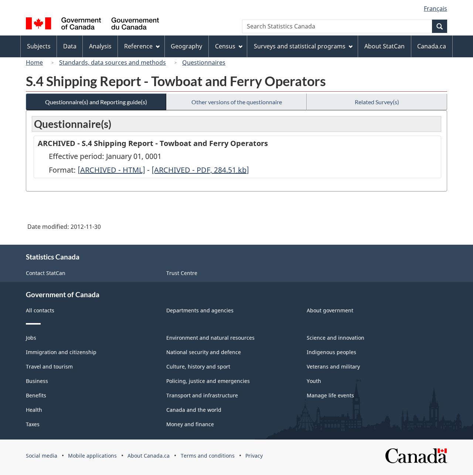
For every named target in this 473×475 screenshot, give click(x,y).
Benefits (36, 395)
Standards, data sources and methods (112, 62)
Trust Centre (181, 272)
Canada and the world (193, 409)
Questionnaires (203, 62)
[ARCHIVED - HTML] (111, 170)
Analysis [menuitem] (100, 46)
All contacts (40, 310)
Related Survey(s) (377, 101)
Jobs (31, 337)
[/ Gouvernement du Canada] (92, 24)
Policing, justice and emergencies (208, 380)
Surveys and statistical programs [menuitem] (300, 46)
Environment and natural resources (210, 337)
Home (34, 62)
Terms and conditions (208, 455)
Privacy (254, 455)
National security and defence (203, 352)
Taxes (33, 424)
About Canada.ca (148, 455)
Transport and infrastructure (202, 395)
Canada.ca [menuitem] (431, 46)
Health (34, 409)
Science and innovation (335, 337)
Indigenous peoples (331, 352)
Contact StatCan (45, 272)
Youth (314, 380)
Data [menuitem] (69, 46)
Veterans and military (333, 366)
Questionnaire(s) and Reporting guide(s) (96, 101)
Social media (41, 455)
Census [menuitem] (225, 46)
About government (330, 310)
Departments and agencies (200, 310)
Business (37, 380)
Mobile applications (92, 455)
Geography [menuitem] (186, 46)
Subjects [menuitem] (39, 46)
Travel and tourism (49, 366)
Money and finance (190, 424)
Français (435, 8)
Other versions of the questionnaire (236, 101)
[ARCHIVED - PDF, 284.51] (200, 170)
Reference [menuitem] (138, 46)
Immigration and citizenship (61, 352)
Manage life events (330, 395)
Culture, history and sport (198, 366)
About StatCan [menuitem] (384, 46)
